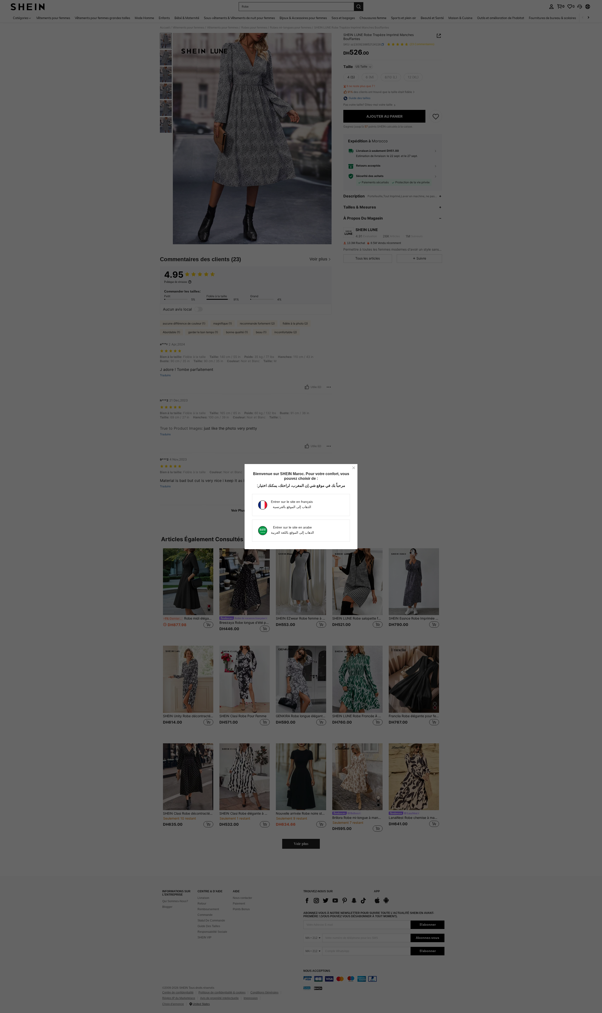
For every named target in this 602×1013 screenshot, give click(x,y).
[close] (353, 468)
